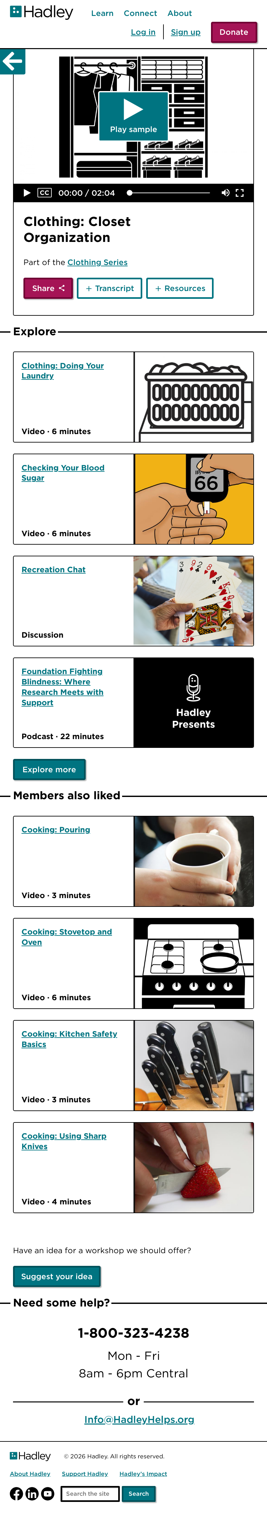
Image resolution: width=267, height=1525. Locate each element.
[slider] (130, 193)
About (179, 13)
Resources (184, 288)
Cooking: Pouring (55, 829)
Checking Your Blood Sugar (63, 473)
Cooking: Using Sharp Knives (63, 1141)
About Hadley (30, 1474)
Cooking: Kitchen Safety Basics (69, 1039)
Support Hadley (85, 1474)
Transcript (114, 288)
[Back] (12, 61)
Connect (140, 13)
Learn (102, 13)
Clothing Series (97, 262)
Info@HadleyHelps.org (139, 1420)
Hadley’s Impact (143, 1474)
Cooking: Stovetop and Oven (66, 937)
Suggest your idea (56, 1276)
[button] (27, 193)
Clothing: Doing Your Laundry (62, 371)
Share (43, 288)
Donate (233, 32)
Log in (143, 32)
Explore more (49, 769)
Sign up (186, 32)
